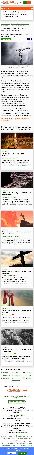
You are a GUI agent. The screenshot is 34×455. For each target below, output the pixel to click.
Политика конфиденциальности (17, 403)
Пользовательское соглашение (17, 401)
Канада (17, 372)
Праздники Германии (8, 275)
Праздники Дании (7, 315)
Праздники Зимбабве (8, 354)
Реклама (21, 396)
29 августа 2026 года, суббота (15, 12)
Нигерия (17, 375)
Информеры (16, 397)
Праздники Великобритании (10, 236)
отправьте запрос (26, 445)
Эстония (28, 375)
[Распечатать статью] (32, 39)
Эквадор (29, 372)
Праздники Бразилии (8, 197)
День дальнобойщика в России (14, 14)
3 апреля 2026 (6, 39)
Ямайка (28, 378)
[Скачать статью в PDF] (28, 39)
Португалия (16, 380)
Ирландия (6, 375)
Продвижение (14, 396)
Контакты (26, 396)
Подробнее (12, 453)
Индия (5, 372)
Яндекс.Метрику (17, 450)
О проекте (7, 396)
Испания (6, 378)
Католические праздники (9, 158)
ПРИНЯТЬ (22, 453)
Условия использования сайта (16, 400)
